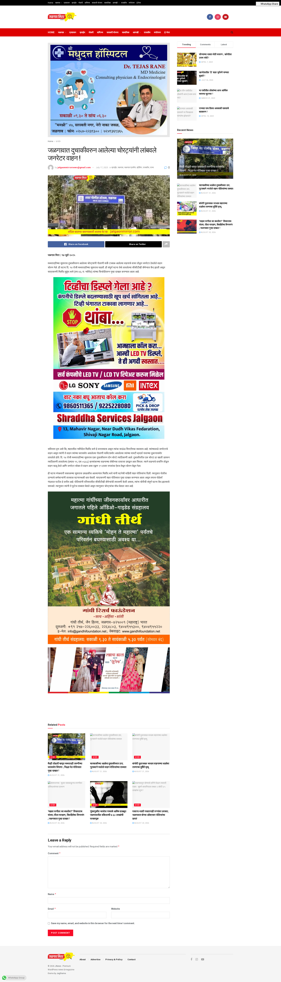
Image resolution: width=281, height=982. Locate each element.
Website (115, 909)
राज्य (152, 167)
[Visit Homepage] (62, 17)
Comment (54, 853)
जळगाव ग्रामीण (130, 167)
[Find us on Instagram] (218, 17)
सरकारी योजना (97, 3)
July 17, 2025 (102, 167)
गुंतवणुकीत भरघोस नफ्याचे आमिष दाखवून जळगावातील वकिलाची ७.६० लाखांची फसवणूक (108, 815)
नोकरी (80, 3)
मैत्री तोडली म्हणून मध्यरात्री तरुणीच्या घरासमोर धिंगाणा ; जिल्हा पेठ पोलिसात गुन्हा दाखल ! (65, 767)
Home (50, 3)
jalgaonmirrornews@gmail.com (74, 167)
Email (52, 908)
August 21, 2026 (56, 775)
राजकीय (124, 3)
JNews (58, 966)
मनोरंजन (132, 3)
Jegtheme (61, 973)
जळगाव (57, 3)
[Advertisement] (109, 708)
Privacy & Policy (113, 959)
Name (52, 894)
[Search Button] (232, 32)
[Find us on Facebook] (210, 17)
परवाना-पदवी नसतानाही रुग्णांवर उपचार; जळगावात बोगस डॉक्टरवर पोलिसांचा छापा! (150, 815)
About (83, 959)
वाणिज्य (87, 3)
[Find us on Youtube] (225, 17)
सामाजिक (107, 3)
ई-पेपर (139, 3)
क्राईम (74, 3)
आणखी (115, 3)
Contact (131, 959)
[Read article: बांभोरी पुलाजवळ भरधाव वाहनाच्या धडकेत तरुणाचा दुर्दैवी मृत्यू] (151, 746)
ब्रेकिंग (139, 167)
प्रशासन (67, 3)
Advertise (95, 959)
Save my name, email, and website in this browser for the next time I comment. (93, 923)
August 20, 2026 (56, 823)
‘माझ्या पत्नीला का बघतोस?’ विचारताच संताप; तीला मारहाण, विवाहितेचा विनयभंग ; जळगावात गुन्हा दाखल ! (66, 815)
